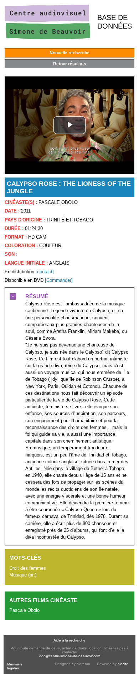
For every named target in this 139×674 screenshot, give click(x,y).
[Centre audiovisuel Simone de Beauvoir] (47, 37)
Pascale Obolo (24, 610)
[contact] (45, 271)
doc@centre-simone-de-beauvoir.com (69, 656)
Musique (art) (22, 575)
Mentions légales (14, 666)
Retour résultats (69, 64)
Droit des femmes (27, 568)
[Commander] (59, 280)
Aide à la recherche (69, 640)
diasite (123, 664)
